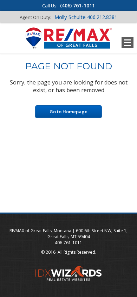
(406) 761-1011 (77, 5)
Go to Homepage (68, 111)
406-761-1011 (68, 243)
